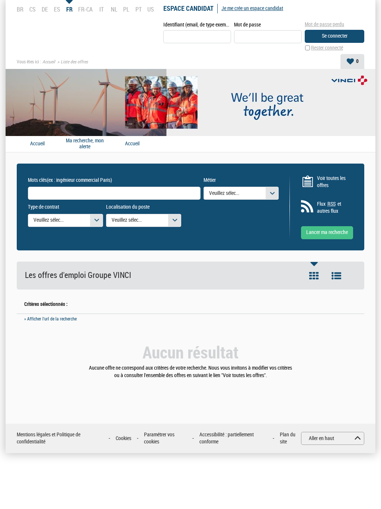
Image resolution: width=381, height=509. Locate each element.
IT (101, 9)
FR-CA (85, 9)
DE (45, 9)
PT (138, 9)
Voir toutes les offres (331, 182)
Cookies (123, 438)
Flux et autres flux (329, 208)
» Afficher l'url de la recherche (50, 319)
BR (20, 9)
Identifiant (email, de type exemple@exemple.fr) (197, 25)
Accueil (48, 61)
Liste (336, 276)
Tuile (314, 276)
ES (57, 9)
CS (32, 9)
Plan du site (287, 438)
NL (114, 9)
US (150, 9)
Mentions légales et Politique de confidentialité (48, 438)
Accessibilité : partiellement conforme (226, 438)
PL (126, 9)
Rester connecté (327, 48)
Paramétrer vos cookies (159, 438)
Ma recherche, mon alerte (85, 144)
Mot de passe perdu (324, 24)
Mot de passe (247, 25)
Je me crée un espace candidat (252, 8)
